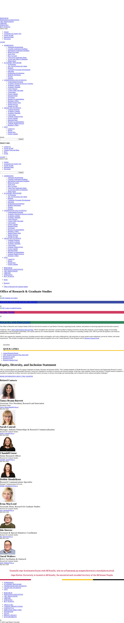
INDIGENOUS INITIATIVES (9, 20)
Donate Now (12, 132)
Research (6, 283)
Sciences (10, 78)
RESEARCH (4, 18)
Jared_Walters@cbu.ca (7, 563)
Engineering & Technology (16, 73)
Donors (10, 130)
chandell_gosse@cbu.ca (7, 459)
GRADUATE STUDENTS (12, 108)
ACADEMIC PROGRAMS (12, 63)
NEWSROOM (8, 611)
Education (11, 71)
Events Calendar (13, 94)
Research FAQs (8, 358)
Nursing (10, 76)
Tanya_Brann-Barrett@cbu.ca (9, 407)
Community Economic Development (19, 70)
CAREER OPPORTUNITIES (13, 606)
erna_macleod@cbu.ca (7, 510)
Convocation (12, 92)
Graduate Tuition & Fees (15, 116)
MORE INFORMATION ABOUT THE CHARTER (16, 376)
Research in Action (9, 356)
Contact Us (11, 129)
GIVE (6, 127)
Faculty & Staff (8, 35)
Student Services (13, 104)
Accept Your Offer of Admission (18, 59)
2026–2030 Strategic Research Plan (22, 330)
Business (10, 68)
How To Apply (12, 56)
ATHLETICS (4, 25)
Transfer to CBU (13, 106)
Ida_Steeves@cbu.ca (6, 536)
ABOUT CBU (8, 605)
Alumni (6, 32)
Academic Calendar (14, 85)
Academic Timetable (14, 87)
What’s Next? (12, 61)
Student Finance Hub (14, 102)
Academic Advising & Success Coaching (20, 83)
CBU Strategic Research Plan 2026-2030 (15, 355)
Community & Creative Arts (12, 33)
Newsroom (7, 39)
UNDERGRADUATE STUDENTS (15, 80)
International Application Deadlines (18, 50)
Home (6, 279)
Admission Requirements (15, 47)
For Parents (11, 97)
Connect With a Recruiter (15, 90)
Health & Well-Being (14, 75)
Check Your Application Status (17, 57)
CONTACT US (9, 608)
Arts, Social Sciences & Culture (17, 66)
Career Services (12, 89)
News (5, 152)
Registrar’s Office (13, 101)
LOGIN (2, 42)
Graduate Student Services (16, 123)
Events (6, 153)
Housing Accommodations (16, 99)
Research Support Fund (92, 338)
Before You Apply (13, 52)
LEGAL (6, 613)
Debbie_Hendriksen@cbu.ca (9, 486)
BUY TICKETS (5, 27)
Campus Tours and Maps (11, 150)
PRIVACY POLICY (10, 615)
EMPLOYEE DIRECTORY (13, 610)
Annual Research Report (10, 353)
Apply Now (11, 54)
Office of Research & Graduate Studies (16, 286)
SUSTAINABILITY (10, 617)
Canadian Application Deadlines (18, 49)
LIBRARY (3, 23)
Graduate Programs (14, 109)
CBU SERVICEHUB (7, 21)
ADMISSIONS (8, 45)
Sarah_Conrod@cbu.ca (7, 433)
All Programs (12, 64)
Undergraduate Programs (15, 82)
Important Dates (9, 37)
